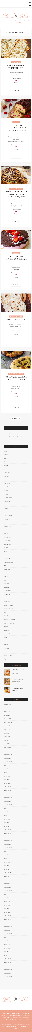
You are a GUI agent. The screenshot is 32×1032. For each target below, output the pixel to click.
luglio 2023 (6, 769)
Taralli (5, 637)
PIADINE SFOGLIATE (16, 319)
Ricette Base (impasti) (9, 619)
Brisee (5, 469)
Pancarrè (6, 576)
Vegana (6, 659)
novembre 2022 (8, 797)
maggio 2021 (7, 862)
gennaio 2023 (7, 790)
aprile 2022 (6, 822)
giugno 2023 (7, 772)
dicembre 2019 (7, 923)
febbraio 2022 (7, 829)
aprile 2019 (6, 951)
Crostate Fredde (8, 497)
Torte (11, 188)
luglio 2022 (6, 812)
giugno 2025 (7, 711)
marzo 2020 (7, 912)
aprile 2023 (6, 779)
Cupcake (6, 505)
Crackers (6, 490)
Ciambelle (6, 479)
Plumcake (16, 122)
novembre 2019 (8, 926)
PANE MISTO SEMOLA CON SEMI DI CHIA (16, 66)
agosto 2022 (7, 808)
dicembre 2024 (7, 718)
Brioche (6, 465)
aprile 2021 (6, 865)
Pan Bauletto (7, 569)
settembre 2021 (8, 847)
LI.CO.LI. (14, 62)
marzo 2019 (7, 955)
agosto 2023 (7, 765)
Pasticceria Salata (8, 605)
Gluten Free (7, 540)
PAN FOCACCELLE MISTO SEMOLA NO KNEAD (16, 378)
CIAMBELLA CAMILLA (18, 688)
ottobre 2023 (7, 758)
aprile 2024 (6, 740)
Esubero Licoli (13, 316)
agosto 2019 (7, 937)
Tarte (5, 641)
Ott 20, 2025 (15, 673)
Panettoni (6, 587)
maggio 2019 (7, 948)
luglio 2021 (6, 855)
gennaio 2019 (7, 962)
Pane (18, 62)
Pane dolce (6, 583)
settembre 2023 (8, 761)
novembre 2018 (8, 969)
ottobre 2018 (7, 973)
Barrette (6, 458)
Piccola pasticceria (8, 608)
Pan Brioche (7, 573)
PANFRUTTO (7, 591)
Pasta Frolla (7, 594)
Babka (5, 451)
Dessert (6, 508)
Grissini (6, 547)
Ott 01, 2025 (15, 690)
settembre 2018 (8, 976)
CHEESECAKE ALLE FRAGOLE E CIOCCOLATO (16, 257)
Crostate (6, 494)
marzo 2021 (7, 869)
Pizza (5, 612)
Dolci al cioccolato (8, 512)
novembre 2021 (8, 840)
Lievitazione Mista (8, 562)
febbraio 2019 (7, 959)
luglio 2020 (6, 898)
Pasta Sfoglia (7, 601)
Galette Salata (7, 537)
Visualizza (16, 90)
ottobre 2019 (7, 930)
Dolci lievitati (7, 519)
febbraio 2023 (7, 787)
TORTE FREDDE (18, 188)
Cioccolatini (7, 483)
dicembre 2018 (7, 966)
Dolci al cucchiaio (8, 515)
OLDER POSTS (16, 418)
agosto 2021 (7, 851)
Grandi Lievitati (7, 544)
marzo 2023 (7, 783)
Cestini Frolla (7, 472)
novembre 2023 (8, 754)
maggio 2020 (7, 905)
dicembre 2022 (7, 794)
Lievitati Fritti (7, 558)
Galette (6, 533)
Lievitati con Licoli (8, 555)
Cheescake (16, 253)
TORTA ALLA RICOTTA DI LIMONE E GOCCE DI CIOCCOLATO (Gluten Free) (16, 195)
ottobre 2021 (7, 844)
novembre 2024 (8, 722)
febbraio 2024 (7, 747)
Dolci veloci (6, 522)
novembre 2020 (8, 883)
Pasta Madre (7, 598)
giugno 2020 (7, 901)
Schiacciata (6, 630)
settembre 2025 (8, 708)
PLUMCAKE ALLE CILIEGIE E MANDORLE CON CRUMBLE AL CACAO (16, 127)
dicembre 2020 (7, 880)
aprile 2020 (6, 908)
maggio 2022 (7, 819)
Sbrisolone (6, 626)
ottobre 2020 (7, 887)
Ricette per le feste (9, 623)
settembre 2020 (8, 890)
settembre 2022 (8, 804)
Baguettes (6, 454)
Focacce (11, 373)
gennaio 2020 (7, 919)
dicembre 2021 (7, 837)
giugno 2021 (7, 858)
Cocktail (6, 487)
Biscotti (6, 461)
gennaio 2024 (7, 751)
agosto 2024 (7, 729)
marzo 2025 (7, 715)
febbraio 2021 (7, 873)
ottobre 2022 (7, 801)
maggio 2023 (7, 776)
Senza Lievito (7, 633)
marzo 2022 (7, 826)
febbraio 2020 (7, 915)
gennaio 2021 (7, 876)
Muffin (5, 565)
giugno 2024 (7, 733)
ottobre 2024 (7, 726)
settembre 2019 (8, 933)
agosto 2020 (7, 894)
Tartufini (6, 644)
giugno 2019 (7, 944)
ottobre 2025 (7, 704)
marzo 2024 (7, 743)
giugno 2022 (7, 815)
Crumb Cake (7, 501)
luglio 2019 (6, 941)
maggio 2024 (7, 736)
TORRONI (6, 648)
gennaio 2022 (7, 833)
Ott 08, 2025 (15, 683)
